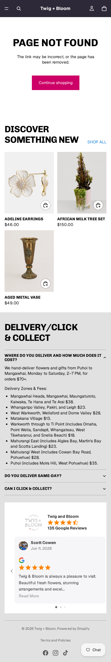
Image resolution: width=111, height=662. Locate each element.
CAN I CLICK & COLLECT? (28, 488)
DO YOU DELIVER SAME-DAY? (33, 475)
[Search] (19, 8)
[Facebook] (45, 652)
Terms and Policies (55, 640)
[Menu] (6, 8)
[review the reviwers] (21, 560)
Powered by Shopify (73, 628)
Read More (29, 596)
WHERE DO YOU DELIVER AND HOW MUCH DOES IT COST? (53, 357)
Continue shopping (56, 82)
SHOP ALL (96, 141)
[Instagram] (55, 652)
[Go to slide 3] (64, 607)
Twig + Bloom (45, 628)
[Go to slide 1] (56, 607)
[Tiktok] (65, 652)
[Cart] (104, 8)
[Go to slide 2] (60, 607)
